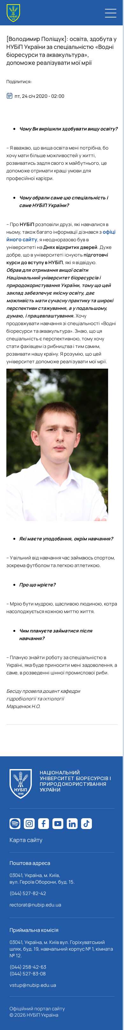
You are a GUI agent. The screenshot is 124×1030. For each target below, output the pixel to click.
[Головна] (13, 13)
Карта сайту (26, 840)
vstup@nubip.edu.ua (33, 985)
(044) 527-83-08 (28, 973)
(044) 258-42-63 (28, 967)
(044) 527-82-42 (28, 893)
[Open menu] (111, 13)
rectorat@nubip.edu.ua (35, 904)
